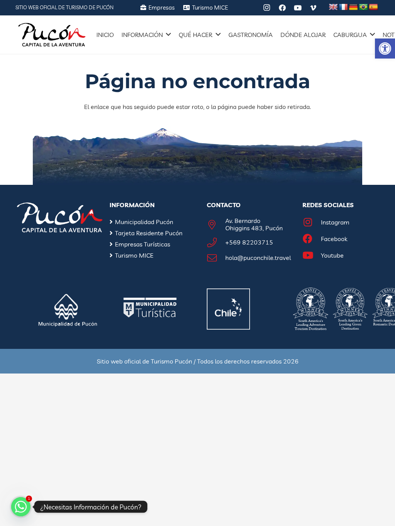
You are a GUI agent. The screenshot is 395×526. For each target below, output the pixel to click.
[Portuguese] (363, 7)
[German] (353, 7)
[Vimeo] (313, 8)
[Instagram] (267, 8)
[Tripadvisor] (251, 8)
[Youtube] (311, 255)
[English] (333, 7)
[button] (385, 49)
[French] (343, 7)
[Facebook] (282, 8)
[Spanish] (373, 7)
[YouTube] (298, 8)
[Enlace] (51, 34)
